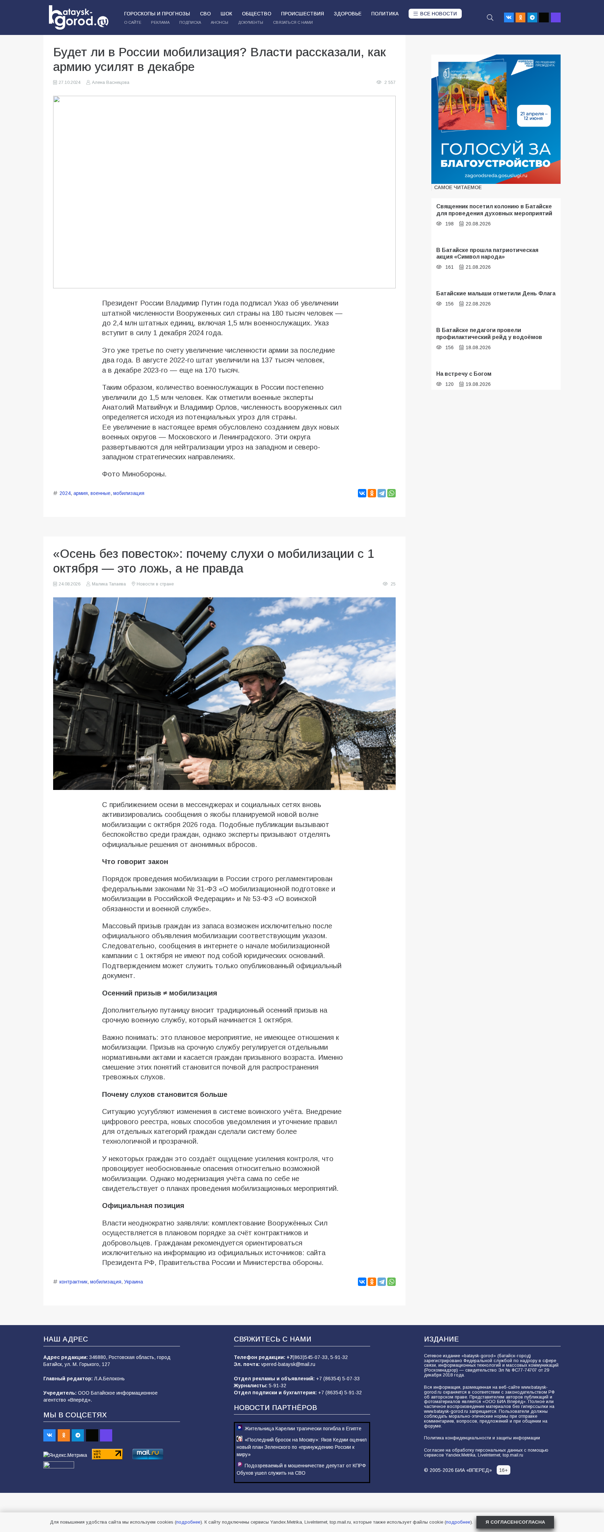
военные (100, 493)
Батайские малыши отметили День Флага (495, 293)
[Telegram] (532, 17)
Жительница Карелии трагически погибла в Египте (303, 1428)
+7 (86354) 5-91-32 (340, 1392)
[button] (490, 17)
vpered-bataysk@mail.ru (288, 1364)
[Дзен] (544, 17)
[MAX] (556, 17)
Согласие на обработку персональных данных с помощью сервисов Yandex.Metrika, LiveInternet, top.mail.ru (486, 1453)
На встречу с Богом (463, 374)
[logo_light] (78, 17)
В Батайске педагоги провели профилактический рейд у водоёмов (489, 333)
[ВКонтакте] (362, 493)
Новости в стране (155, 584)
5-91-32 (339, 1357)
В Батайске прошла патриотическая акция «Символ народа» (487, 253)
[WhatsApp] (391, 493)
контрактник (73, 1282)
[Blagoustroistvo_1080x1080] (496, 119)
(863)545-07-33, (311, 1357)
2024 (65, 493)
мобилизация (128, 493)
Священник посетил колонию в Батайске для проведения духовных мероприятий (494, 209)
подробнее (188, 1522)
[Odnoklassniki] (520, 17)
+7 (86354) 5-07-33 (338, 1378)
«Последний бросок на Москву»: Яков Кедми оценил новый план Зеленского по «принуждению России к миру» (302, 1447)
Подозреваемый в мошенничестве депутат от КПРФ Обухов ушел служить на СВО (301, 1469)
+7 (290, 1357)
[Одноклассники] (372, 493)
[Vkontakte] (509, 17)
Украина (133, 1282)
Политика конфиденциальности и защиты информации (482, 1438)
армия (80, 493)
